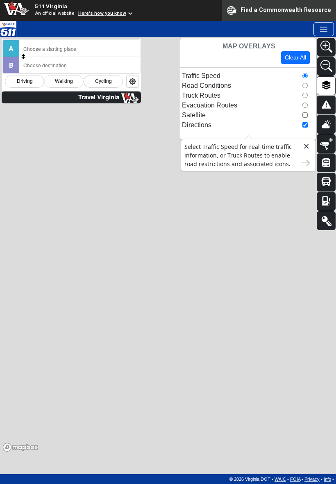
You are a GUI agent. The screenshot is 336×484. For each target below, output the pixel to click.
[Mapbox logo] (20, 447)
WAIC (280, 479)
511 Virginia (51, 6)
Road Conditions (206, 85)
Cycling (103, 80)
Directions (196, 124)
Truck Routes (201, 95)
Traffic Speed (201, 75)
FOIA (295, 479)
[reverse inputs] (23, 57)
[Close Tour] (302, 147)
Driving (25, 80)
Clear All (295, 57)
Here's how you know (102, 13)
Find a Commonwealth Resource (286, 10)
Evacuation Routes (209, 105)
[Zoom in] (326, 47)
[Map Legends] (326, 220)
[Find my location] (132, 81)
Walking (64, 80)
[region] (168, 254)
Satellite (194, 115)
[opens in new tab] (8, 28)
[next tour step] (302, 162)
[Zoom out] (326, 66)
